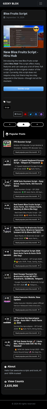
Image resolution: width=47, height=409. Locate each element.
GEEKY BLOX (11, 3)
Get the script (23, 89)
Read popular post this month (26, 152)
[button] (25, 114)
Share (18, 114)
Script (7, 107)
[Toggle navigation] (40, 3)
